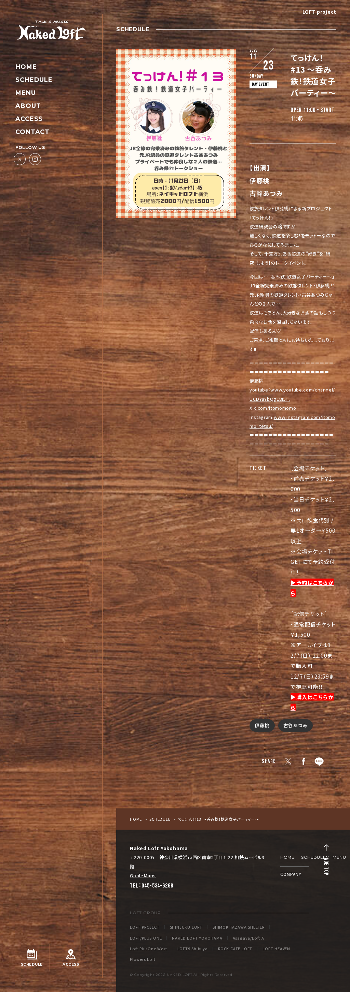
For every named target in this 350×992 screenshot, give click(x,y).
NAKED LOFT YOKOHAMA (197, 938)
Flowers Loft (143, 959)
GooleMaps (143, 875)
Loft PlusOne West (148, 949)
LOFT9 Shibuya (192, 949)
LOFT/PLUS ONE (146, 938)
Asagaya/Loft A (248, 938)
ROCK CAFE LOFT (235, 949)
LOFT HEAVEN (276, 949)
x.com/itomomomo (275, 408)
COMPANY (290, 874)
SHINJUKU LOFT (186, 927)
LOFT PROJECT (145, 927)
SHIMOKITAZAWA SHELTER (239, 927)
